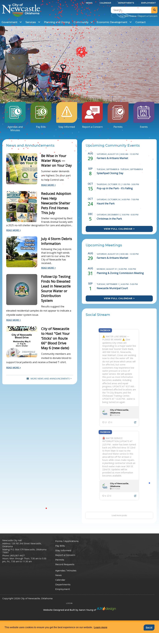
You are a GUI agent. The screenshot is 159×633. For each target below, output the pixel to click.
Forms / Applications (67, 541)
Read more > (13, 230)
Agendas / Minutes (65, 570)
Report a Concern (147, 16)
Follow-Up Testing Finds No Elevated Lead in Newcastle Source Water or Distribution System (56, 288)
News (89, 3)
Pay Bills (41, 127)
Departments (126, 3)
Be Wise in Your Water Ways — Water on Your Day (56, 160)
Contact (140, 22)
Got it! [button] (149, 627)
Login (69, 603)
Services (30, 22)
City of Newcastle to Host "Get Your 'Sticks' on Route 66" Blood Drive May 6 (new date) (55, 338)
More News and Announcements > (51, 378)
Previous (2, 65)
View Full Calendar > (119, 228)
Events (144, 127)
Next (156, 65)
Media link (79, 64)
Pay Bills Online (128, 16)
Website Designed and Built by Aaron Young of (70, 610)
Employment (148, 3)
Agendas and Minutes (15, 128)
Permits (118, 127)
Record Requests (64, 564)
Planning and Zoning (57, 22)
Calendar (105, 3)
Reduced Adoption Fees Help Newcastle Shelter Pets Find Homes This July (56, 203)
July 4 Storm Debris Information (56, 241)
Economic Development (112, 22)
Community (81, 22)
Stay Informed (66, 127)
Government (10, 22)
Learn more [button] (100, 627)
